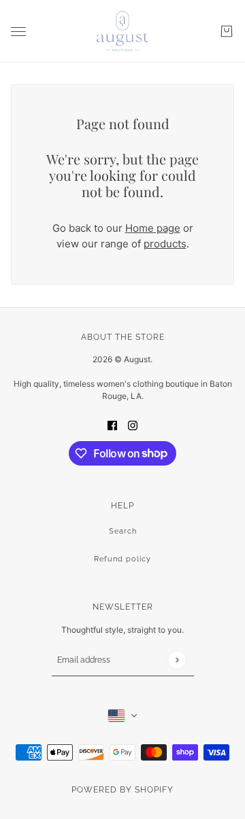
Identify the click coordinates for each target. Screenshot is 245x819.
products (165, 243)
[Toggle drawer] (18, 31)
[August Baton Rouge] (122, 31)
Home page (152, 228)
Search (123, 531)
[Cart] (226, 31)
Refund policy (122, 559)
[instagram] (132, 425)
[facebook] (112, 425)
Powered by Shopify (122, 790)
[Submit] (176, 659)
